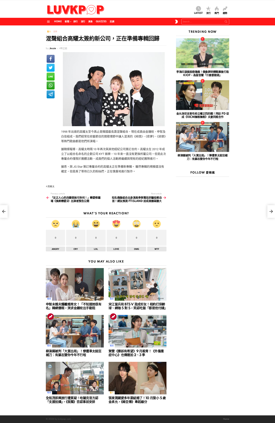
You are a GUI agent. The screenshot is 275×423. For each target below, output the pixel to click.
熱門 (217, 13)
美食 (90, 21)
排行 (75, 21)
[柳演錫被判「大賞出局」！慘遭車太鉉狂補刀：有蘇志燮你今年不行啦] (75, 331)
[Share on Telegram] (51, 94)
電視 (49, 299)
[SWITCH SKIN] (176, 21)
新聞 (67, 21)
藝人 (111, 393)
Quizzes (101, 21)
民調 (112, 21)
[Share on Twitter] (51, 68)
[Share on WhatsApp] (51, 85)
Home (58, 21)
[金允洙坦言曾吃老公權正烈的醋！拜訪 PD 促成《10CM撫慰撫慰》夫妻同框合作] (202, 95)
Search (226, 22)
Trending (50, 316)
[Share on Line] (51, 77)
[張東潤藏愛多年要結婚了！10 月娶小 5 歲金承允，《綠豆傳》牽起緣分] (137, 378)
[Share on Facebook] (51, 59)
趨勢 (225, 13)
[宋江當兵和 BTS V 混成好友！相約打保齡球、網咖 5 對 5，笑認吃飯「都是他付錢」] (137, 284)
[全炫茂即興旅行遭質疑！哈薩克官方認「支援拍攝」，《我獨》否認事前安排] (75, 378)
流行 (208, 13)
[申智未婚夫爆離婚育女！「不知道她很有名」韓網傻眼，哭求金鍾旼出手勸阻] (75, 284)
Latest (198, 13)
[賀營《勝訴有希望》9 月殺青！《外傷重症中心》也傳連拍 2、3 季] (137, 331)
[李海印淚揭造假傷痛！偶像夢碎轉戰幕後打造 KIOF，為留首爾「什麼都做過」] (202, 53)
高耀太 (51, 186)
